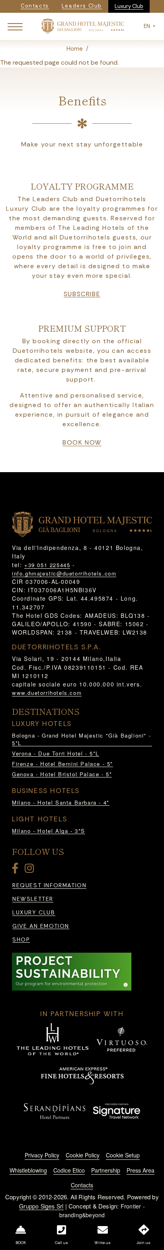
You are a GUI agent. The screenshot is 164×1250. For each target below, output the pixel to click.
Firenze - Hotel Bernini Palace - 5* (62, 763)
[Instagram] (31, 870)
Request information (49, 885)
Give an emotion (40, 926)
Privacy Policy (42, 1155)
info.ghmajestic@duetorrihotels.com (64, 573)
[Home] (82, 26)
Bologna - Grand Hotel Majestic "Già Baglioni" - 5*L (81, 739)
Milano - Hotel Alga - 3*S (48, 831)
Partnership (105, 1170)
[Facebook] (16, 870)
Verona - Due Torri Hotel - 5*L (55, 753)
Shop (21, 939)
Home (74, 49)
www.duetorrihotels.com (47, 692)
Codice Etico (69, 1170)
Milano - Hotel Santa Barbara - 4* (60, 802)
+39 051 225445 (47, 565)
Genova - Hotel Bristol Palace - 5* (62, 774)
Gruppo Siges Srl (41, 1206)
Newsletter (32, 899)
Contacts (82, 1185)
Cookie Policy (83, 1155)
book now (82, 443)
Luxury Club (129, 6)
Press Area (140, 1170)
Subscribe (82, 294)
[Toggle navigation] (15, 26)
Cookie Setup (123, 1155)
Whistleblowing (28, 1170)
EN (147, 26)
